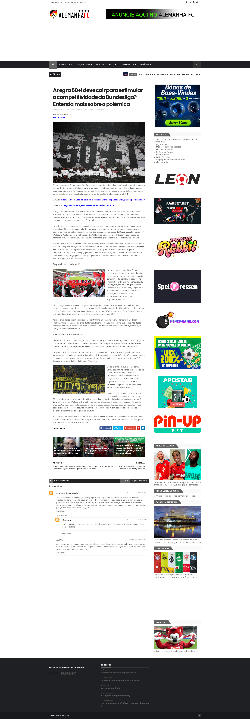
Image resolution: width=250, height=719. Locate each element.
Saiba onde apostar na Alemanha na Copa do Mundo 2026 (176, 140)
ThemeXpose (63, 715)
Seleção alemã (83, 64)
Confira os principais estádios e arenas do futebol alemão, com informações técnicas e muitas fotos (177, 541)
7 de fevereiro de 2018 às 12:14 (136, 493)
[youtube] (197, 2)
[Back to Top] (199, 715)
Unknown (67, 520)
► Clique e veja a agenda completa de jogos (174, 496)
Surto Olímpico (163, 157)
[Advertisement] (125, 41)
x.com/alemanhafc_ (111, 688)
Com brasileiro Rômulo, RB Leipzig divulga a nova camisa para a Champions (150, 74)
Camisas (110, 74)
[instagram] (193, 2)
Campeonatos (127, 64)
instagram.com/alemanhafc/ (115, 695)
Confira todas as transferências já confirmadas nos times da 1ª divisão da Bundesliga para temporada (177, 483)
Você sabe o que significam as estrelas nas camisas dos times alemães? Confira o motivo (175, 575)
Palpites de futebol (164, 149)
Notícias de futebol (165, 152)
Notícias (144, 64)
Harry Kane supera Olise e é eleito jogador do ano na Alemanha (97, 450)
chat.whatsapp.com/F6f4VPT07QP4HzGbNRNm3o (125, 704)
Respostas (62, 515)
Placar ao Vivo (162, 162)
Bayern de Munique (92, 444)
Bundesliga (64, 64)
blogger (124, 481)
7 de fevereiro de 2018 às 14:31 (136, 520)
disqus (134, 481)
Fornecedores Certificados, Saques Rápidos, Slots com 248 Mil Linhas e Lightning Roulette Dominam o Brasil (129, 449)
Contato (74, 2)
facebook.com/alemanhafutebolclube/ (120, 680)
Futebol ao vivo (163, 154)
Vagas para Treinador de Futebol (171, 159)
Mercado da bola (105, 64)
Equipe (66, 2)
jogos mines (161, 144)
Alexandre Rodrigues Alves (68, 493)
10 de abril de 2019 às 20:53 (137, 540)
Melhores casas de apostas (168, 147)
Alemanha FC (56, 2)
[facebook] (186, 2)
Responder (60, 511)
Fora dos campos (104, 109)
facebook (143, 481)
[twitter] (190, 2)
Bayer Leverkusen (61, 444)
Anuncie (83, 2)
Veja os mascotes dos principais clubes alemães (176, 651)
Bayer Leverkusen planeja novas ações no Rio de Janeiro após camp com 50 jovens (67, 450)
